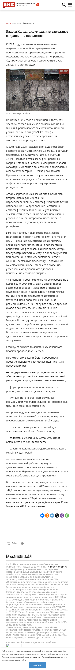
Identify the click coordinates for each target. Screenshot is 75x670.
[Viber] (62, 515)
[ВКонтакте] (42, 515)
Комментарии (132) (19, 555)
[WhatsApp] (67, 515)
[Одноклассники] (47, 515)
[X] (57, 515)
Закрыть (37, 665)
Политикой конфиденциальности (54, 657)
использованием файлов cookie (13, 660)
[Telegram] (52, 515)
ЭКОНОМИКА (28, 23)
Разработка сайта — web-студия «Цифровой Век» (31, 642)
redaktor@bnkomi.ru (57, 567)
